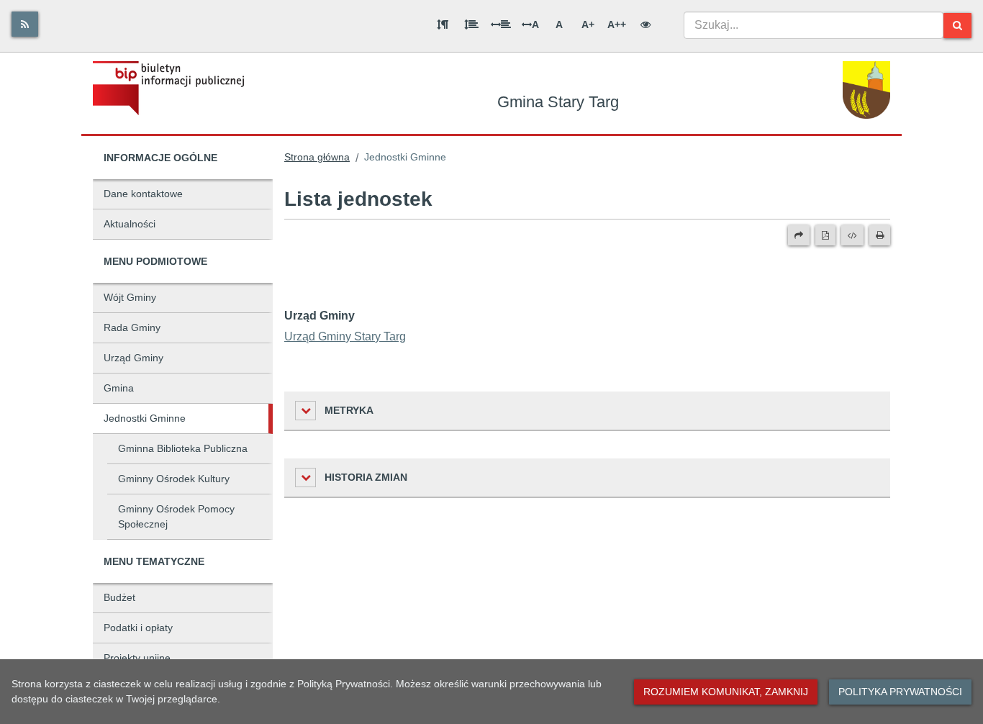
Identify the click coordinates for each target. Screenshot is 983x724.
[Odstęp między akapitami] (442, 24)
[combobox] (813, 25)
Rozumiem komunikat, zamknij (725, 691)
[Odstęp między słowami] (501, 24)
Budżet (119, 597)
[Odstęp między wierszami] (471, 24)
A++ (616, 24)
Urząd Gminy (133, 357)
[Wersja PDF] (825, 235)
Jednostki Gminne (145, 418)
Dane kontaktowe (143, 193)
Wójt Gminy (130, 297)
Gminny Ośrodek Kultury (174, 478)
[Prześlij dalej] (799, 235)
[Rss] (25, 24)
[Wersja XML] (852, 235)
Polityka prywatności (900, 691)
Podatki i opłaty (138, 627)
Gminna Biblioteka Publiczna (183, 448)
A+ (587, 24)
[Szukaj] (957, 25)
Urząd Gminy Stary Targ (345, 336)
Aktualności (129, 224)
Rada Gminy (132, 327)
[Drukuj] (879, 235)
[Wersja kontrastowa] (645, 24)
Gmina (119, 388)
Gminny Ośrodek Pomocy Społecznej (176, 516)
